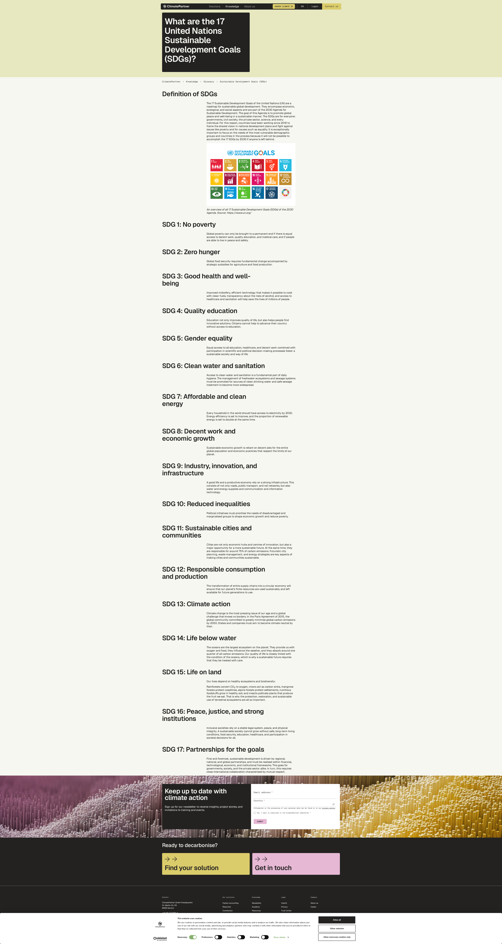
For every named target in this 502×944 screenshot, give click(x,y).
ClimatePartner (171, 81)
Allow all (337, 920)
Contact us (331, 6)
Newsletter (256, 903)
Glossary (209, 81)
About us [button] (249, 6)
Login (315, 6)
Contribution (228, 910)
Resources (256, 910)
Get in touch (273, 868)
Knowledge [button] (232, 6)
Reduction (227, 907)
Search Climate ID (284, 6)
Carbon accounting (230, 903)
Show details (279, 937)
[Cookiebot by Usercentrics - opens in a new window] (160, 939)
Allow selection (337, 928)
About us (314, 903)
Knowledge (192, 81)
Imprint (284, 903)
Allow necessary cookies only (336, 937)
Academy (256, 907)
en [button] (302, 6)
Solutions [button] (214, 6)
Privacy (284, 907)
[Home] (177, 6)
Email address (262, 792)
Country (258, 800)
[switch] (218, 937)
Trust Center (286, 910)
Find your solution (192, 868)
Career (313, 907)
